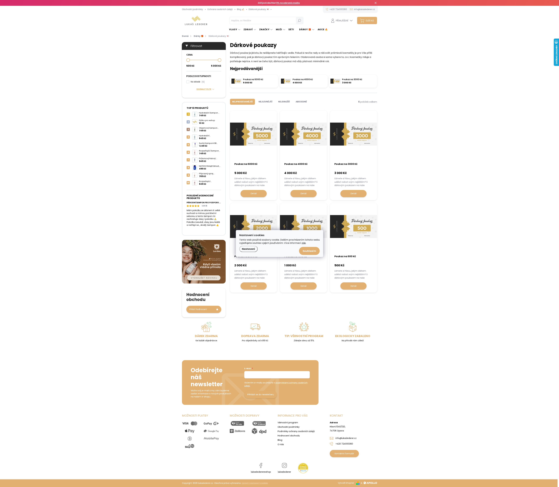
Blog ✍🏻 (240, 9)
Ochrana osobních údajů (220, 9)
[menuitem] (235, 29)
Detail (253, 193)
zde (304, 243)
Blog (280, 439)
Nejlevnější (265, 101)
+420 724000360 (344, 443)
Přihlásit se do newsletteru (260, 394)
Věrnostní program (288, 422)
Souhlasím (309, 251)
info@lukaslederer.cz (346, 438)
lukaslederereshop (261, 471)
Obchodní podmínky (192, 9)
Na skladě (197, 81)
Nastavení (248, 249)
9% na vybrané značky (288, 2)
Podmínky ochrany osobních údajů (296, 431)
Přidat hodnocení (198, 309)
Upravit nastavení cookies (255, 483)
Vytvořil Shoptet (346, 482)
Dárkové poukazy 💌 (259, 9)
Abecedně (301, 101)
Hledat (299, 20)
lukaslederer (284, 471)
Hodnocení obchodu (289, 435)
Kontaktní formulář (344, 453)
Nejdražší (284, 101)
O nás (281, 444)
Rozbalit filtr (204, 89)
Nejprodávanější (242, 101)
